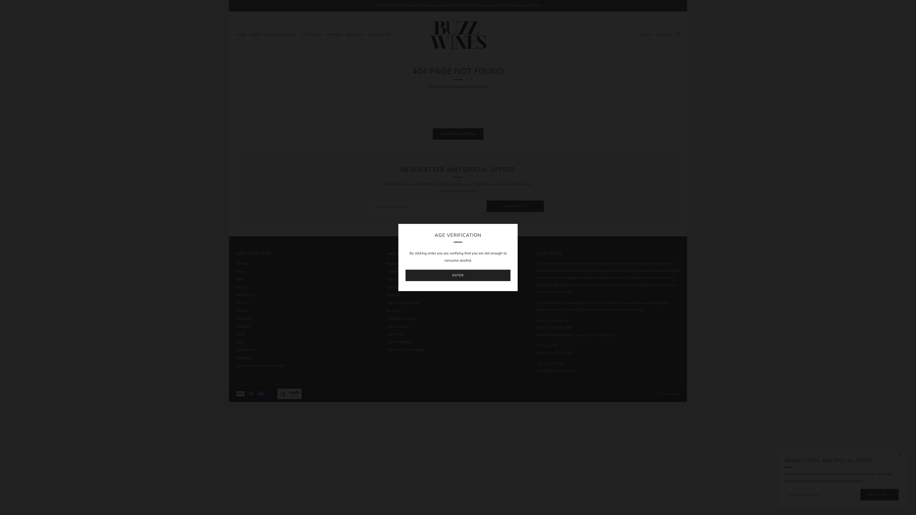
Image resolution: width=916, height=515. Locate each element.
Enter (458, 275)
